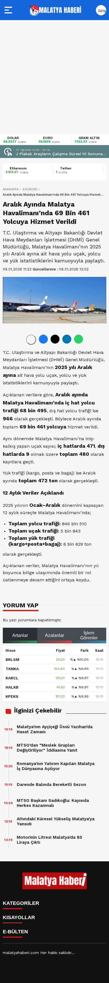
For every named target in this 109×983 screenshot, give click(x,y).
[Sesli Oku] (31, 340)
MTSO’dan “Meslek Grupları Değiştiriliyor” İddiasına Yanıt (47, 748)
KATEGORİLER (21, 903)
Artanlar (20, 635)
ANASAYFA (10, 189)
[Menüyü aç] (9, 10)
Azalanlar (54, 635)
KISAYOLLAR (19, 917)
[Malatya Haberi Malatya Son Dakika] (55, 10)
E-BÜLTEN (15, 931)
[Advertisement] (54, 77)
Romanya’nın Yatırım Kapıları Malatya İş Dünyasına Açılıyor (55, 766)
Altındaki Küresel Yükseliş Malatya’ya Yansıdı (55, 821)
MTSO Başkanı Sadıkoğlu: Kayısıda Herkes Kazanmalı (53, 803)
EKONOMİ (30, 189)
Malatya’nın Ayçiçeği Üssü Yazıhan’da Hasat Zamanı (55, 729)
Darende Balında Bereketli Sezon (51, 784)
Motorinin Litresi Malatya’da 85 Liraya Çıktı (49, 840)
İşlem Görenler (89, 635)
